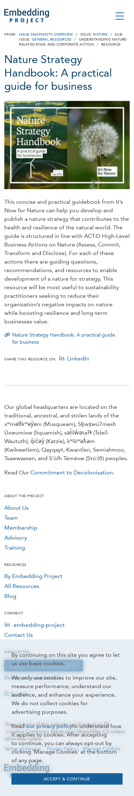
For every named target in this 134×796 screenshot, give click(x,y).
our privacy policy (49, 726)
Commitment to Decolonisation (71, 472)
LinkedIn (78, 358)
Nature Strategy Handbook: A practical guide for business (63, 338)
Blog (10, 596)
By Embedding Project (33, 576)
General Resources (51, 39)
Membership (21, 527)
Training (14, 547)
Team (11, 517)
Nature (100, 34)
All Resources (21, 586)
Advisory (15, 537)
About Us (16, 507)
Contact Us (18, 634)
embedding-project (39, 624)
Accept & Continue (67, 778)
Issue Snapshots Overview (46, 34)
